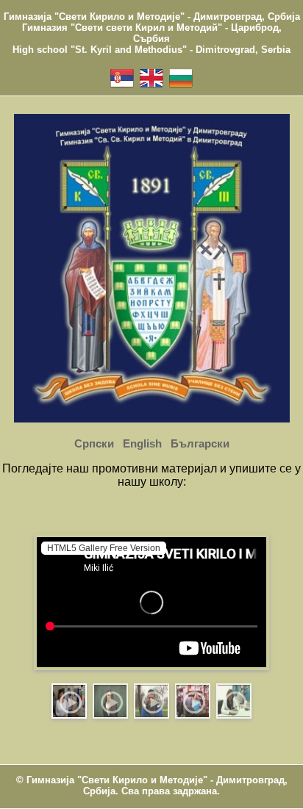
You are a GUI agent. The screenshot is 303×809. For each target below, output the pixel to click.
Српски (94, 443)
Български (200, 443)
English (142, 443)
